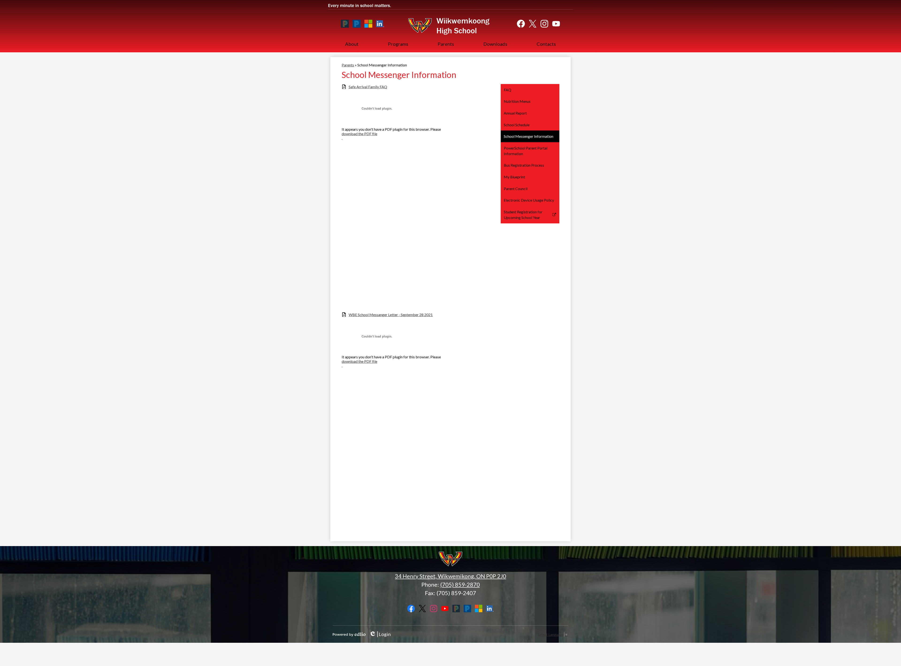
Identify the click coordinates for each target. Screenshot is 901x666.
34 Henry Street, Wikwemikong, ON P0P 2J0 (450, 576)
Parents (348, 65)
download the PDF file (359, 133)
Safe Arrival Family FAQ (368, 86)
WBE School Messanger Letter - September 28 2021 (391, 314)
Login (380, 634)
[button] (351, 44)
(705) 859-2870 (460, 584)
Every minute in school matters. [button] (359, 5)
